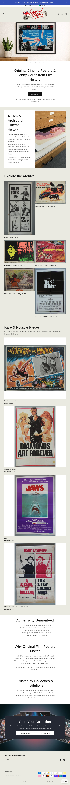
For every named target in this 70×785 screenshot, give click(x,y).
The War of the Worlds (10, 401)
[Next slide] (39, 63)
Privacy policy (31, 781)
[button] (3, 14)
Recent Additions (10, 237)
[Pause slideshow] (44, 63)
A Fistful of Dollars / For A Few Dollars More (16, 606)
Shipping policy (49, 781)
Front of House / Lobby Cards (15, 294)
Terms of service (40, 781)
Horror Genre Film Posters (14, 265)
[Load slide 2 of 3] (33, 63)
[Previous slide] (26, 63)
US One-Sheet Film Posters (45, 316)
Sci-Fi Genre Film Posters (44, 265)
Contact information (59, 781)
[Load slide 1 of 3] (30, 63)
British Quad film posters (44, 206)
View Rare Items (45, 733)
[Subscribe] (33, 760)
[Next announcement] (67, 2)
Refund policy (23, 781)
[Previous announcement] (3, 2)
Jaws (5, 538)
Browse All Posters (25, 733)
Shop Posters (35, 94)
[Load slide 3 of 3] (35, 63)
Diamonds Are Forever (10, 469)
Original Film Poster (13, 781)
